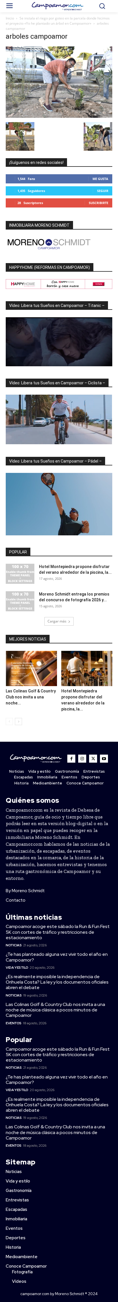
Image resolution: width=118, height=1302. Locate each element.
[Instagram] (82, 759)
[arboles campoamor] (59, 116)
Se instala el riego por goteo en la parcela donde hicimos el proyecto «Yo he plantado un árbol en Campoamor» (58, 21)
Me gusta (100, 179)
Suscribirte (98, 203)
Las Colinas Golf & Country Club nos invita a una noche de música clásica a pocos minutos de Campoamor (55, 1009)
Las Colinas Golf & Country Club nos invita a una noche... (31, 697)
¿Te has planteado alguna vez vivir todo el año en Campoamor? (57, 957)
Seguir (102, 191)
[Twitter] (93, 759)
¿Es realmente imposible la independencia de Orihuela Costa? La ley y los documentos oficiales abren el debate (57, 982)
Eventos (13, 1023)
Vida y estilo (17, 967)
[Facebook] (71, 759)
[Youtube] (104, 759)
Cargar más (57, 621)
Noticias (13, 945)
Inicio (10, 18)
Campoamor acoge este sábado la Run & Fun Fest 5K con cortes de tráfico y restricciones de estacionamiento (58, 931)
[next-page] (18, 721)
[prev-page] (9, 721)
